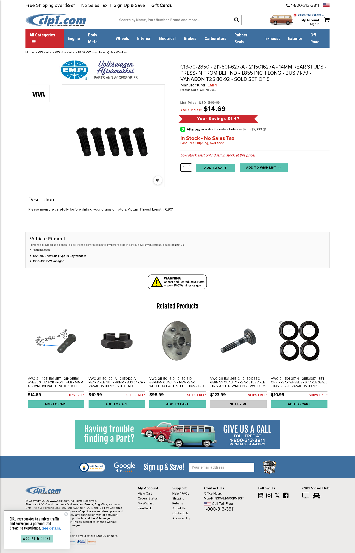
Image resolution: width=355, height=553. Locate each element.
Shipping (178, 498)
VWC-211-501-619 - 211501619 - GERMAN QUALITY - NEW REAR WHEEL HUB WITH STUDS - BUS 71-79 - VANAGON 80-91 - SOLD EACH (177, 384)
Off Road (314, 38)
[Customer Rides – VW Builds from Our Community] (316, 496)
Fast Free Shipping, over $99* (202, 143)
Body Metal (93, 38)
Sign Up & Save (129, 5)
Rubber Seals (240, 38)
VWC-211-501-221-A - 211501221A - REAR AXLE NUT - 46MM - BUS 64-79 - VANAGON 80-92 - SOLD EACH (117, 382)
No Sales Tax (94, 5)
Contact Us (180, 513)
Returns (177, 503)
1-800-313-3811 (305, 5)
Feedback (145, 508)
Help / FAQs (180, 493)
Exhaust (272, 38)
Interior (144, 38)
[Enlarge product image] (157, 180)
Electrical (167, 38)
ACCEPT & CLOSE (37, 539)
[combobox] (178, 20)
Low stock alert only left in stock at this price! (217, 155)
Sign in (314, 24)
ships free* (75, 395)
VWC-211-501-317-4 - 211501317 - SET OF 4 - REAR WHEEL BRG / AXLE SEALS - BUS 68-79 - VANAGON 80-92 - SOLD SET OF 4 (299, 384)
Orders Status (148, 498)
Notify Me (238, 404)
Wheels (122, 38)
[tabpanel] (55, 364)
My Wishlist (146, 503)
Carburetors (215, 38)
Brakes (190, 38)
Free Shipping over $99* (50, 5)
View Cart (145, 493)
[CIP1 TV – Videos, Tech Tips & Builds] (306, 496)
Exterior (295, 38)
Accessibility (181, 518)
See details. (51, 528)
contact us (177, 245)
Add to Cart (56, 404)
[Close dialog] (66, 514)
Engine (74, 38)
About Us (179, 508)
